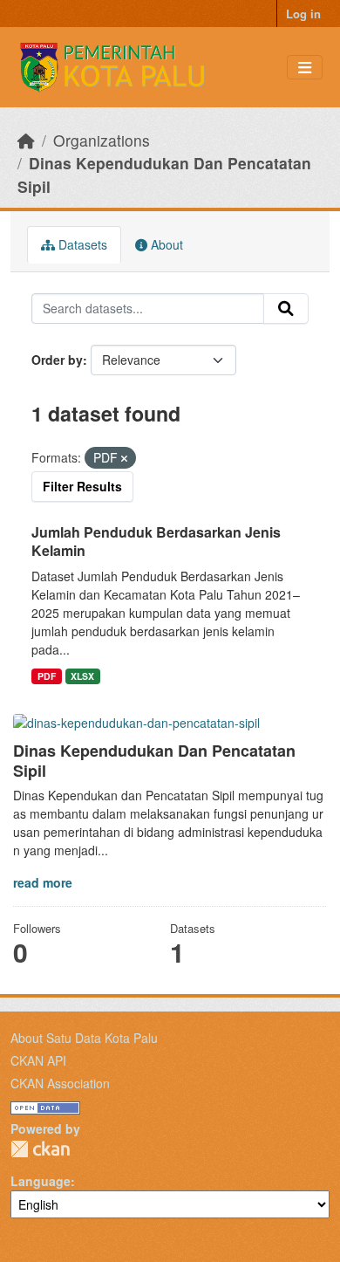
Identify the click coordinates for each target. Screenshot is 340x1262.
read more (42, 882)
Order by (57, 359)
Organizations (101, 140)
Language (40, 1181)
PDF (46, 675)
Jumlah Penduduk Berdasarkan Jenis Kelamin (156, 541)
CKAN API (38, 1060)
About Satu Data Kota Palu (84, 1037)
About (165, 244)
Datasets (81, 244)
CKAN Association (60, 1083)
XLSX (82, 675)
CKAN (40, 1149)
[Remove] (124, 458)
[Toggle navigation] (305, 67)
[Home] (26, 140)
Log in (303, 13)
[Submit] (286, 309)
